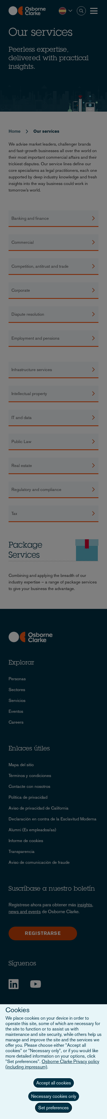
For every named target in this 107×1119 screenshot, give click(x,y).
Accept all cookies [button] (53, 1083)
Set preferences (53, 1107)
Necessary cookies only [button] (53, 1096)
